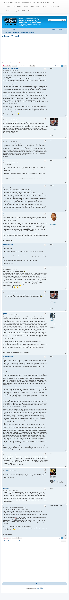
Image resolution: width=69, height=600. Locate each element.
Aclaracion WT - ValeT (10, 36)
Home (8, 6)
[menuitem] (13, 30)
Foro (37, 6)
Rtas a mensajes (8, 356)
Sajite (51, 221)
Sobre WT (6, 488)
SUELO (5, 313)
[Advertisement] (34, 49)
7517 (55, 227)
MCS (50, 475)
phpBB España (40, 588)
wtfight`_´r (52, 318)
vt (3, 160)
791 (54, 323)
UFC (4, 213)
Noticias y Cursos (29, 6)
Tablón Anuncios (54, 6)
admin (18, 62)
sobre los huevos (8, 244)
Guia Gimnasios (17, 6)
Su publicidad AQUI (19, 11)
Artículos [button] (44, 6)
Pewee (51, 126)
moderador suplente (13, 62)
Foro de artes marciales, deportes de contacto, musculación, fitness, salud (29, 2)
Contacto (30, 11)
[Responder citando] (45, 69)
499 (54, 480)
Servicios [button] (8, 11)
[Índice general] (11, 21)
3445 (55, 131)
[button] (66, 66)
